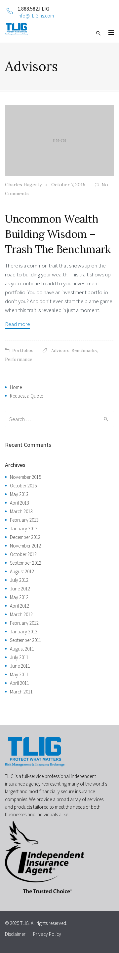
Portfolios (22, 350)
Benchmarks (84, 350)
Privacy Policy (47, 934)
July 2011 (19, 657)
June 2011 (20, 666)
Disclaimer (15, 934)
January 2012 (23, 631)
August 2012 (22, 571)
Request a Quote (26, 396)
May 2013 (19, 494)
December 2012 (25, 537)
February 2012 (24, 623)
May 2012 (19, 597)
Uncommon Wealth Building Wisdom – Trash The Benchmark (58, 234)
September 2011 (25, 640)
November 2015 (25, 477)
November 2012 (25, 546)
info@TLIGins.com (36, 16)
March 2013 (21, 511)
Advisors (60, 350)
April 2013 (19, 503)
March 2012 (21, 614)
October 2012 (23, 554)
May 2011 (19, 674)
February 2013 (24, 520)
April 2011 (19, 683)
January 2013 (23, 528)
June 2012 (20, 588)
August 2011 (22, 649)
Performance (18, 359)
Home (16, 387)
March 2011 (21, 691)
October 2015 (23, 485)
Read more (17, 324)
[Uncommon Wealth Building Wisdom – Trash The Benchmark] (59, 140)
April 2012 (19, 606)
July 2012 (19, 580)
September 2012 (25, 563)
